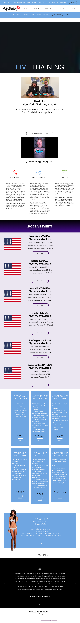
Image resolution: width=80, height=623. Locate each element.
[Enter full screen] (57, 96)
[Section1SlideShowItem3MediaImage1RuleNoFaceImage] (40, 604)
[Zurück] (4, 583)
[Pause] (23, 96)
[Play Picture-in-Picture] (54, 96)
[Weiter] (75, 583)
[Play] (67, 15)
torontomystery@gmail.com (49, 620)
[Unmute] (26, 96)
